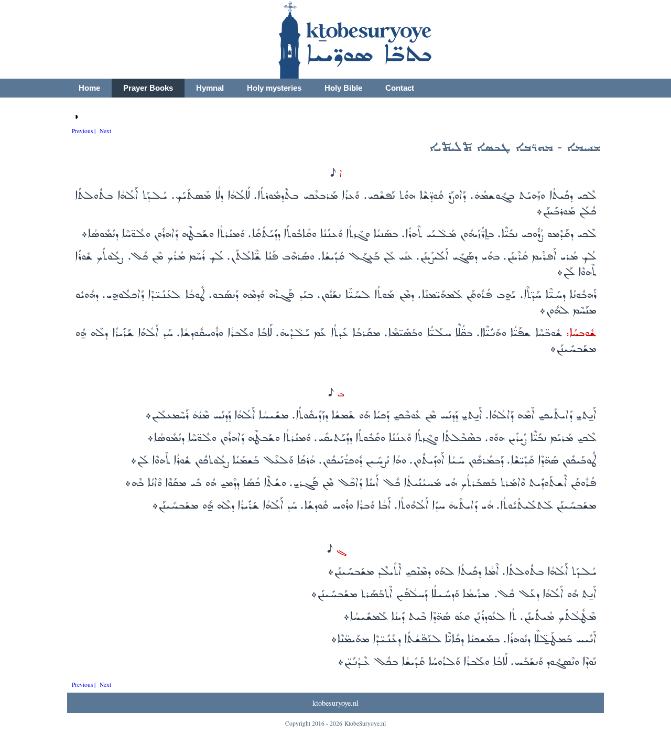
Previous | (83, 131)
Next (105, 131)
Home (89, 87)
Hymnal (210, 87)
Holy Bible (343, 87)
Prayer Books (148, 87)
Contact (399, 87)
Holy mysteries (274, 87)
